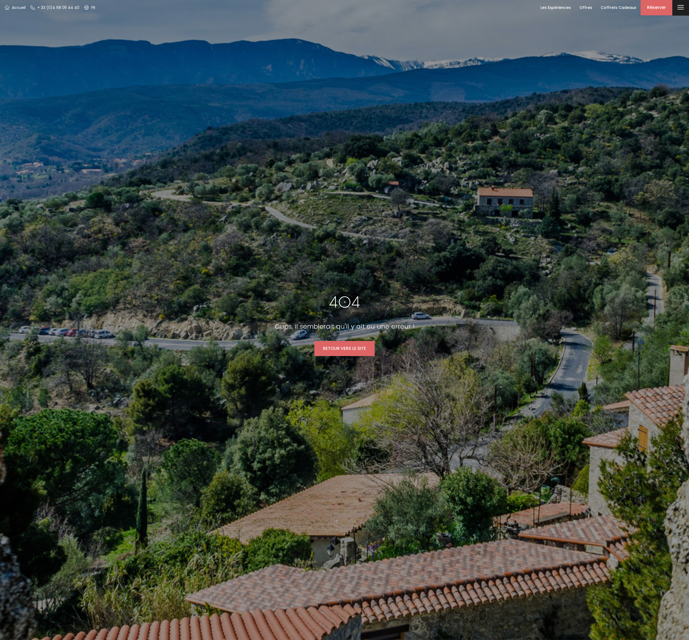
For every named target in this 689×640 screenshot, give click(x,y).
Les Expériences (555, 7)
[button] (89, 7)
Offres (585, 7)
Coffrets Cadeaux (618, 7)
